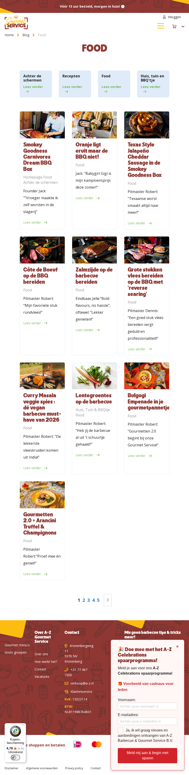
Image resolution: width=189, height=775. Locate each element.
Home (10, 35)
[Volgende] (108, 600)
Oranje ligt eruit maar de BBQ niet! (92, 151)
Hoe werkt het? (46, 661)
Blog (26, 35)
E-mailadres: (128, 715)
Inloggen (174, 17)
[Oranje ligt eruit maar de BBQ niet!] (94, 124)
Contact (40, 669)
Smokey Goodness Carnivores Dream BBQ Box (37, 157)
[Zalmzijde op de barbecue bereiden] (94, 250)
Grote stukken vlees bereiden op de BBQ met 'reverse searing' (145, 282)
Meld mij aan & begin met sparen (147, 755)
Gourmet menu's (17, 645)
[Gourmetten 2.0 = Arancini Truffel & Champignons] (42, 494)
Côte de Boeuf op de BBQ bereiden (40, 276)
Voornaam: (127, 700)
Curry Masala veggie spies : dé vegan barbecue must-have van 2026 (42, 408)
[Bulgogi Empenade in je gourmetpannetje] (146, 376)
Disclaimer (11, 768)
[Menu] (23, 726)
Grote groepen (16, 652)
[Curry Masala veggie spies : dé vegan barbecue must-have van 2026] (42, 376)
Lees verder (33, 87)
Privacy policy (74, 768)
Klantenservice (81, 691)
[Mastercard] (93, 745)
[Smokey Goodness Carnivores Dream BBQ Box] (42, 124)
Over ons (41, 654)
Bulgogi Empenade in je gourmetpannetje (149, 402)
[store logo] (49, 22)
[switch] (15, 757)
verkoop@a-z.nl (82, 683)
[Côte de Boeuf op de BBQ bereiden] (42, 250)
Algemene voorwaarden (42, 768)
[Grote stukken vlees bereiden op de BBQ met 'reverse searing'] (146, 250)
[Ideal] (74, 745)
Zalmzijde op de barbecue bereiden (94, 276)
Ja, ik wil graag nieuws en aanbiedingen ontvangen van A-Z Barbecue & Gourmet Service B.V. (145, 735)
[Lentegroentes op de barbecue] (94, 376)
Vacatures (42, 676)
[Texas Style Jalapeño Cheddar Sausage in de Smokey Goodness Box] (146, 124)
